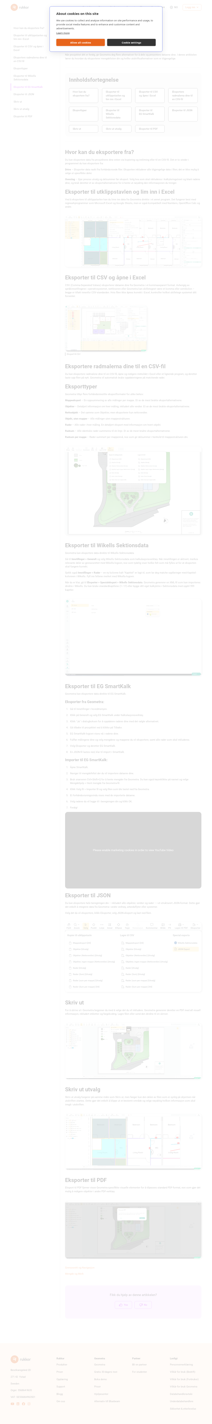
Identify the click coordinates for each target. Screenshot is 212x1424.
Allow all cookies (80, 42)
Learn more (63, 33)
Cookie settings (131, 42)
